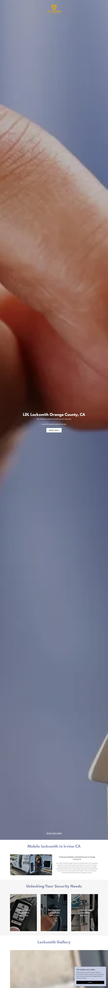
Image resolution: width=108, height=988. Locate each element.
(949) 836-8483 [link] (54, 833)
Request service (54, 430)
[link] (54, 2)
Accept (90, 982)
